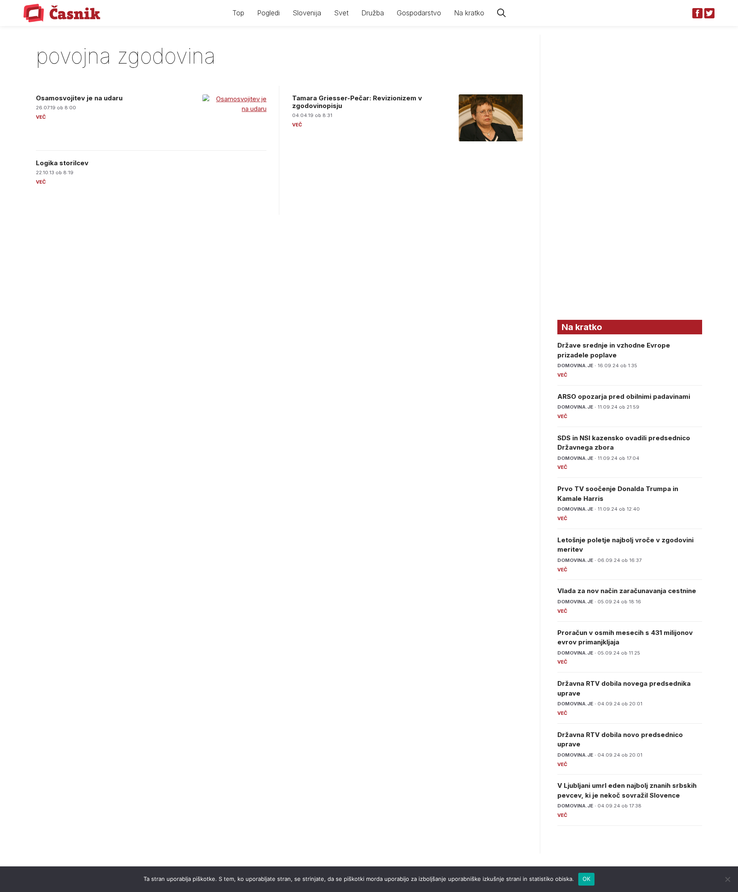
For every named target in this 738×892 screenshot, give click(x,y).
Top (238, 13)
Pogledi (268, 13)
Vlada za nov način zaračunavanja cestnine (626, 591)
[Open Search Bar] (501, 13)
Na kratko (469, 13)
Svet (341, 13)
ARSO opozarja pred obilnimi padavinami (623, 396)
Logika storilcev (62, 163)
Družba (372, 13)
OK (587, 878)
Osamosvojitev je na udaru (79, 98)
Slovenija (307, 13)
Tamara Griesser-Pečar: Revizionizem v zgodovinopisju (357, 102)
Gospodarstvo (419, 13)
